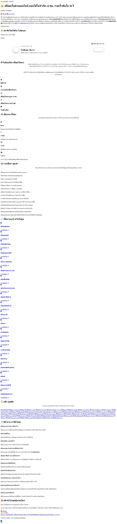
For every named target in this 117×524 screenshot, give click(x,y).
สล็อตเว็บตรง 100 (78, 414)
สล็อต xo (52, 514)
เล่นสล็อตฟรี (5, 410)
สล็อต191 (13, 412)
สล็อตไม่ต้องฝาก (109, 416)
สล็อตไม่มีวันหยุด (58, 416)
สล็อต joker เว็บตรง (84, 410)
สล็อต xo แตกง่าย (103, 412)
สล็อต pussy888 (40, 414)
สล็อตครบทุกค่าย (96, 414)
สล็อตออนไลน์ (107, 414)
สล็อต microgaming (50, 414)
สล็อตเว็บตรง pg (58, 418)
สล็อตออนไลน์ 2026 (68, 412)
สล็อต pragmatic (107, 410)
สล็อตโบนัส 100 (48, 418)
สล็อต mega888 (69, 416)
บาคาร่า (85, 23)
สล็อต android (58, 412)
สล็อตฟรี (111, 412)
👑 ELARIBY (4, 1)
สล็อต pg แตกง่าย (15, 410)
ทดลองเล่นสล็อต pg (96, 410)
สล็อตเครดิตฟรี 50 (47, 416)
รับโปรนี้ (99, 49)
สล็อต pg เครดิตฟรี (12, 416)
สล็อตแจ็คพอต (14, 414)
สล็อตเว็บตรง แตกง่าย (91, 412)
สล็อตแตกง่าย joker (90, 416)
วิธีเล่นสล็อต (68, 414)
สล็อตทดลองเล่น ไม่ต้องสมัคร (35, 412)
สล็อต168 (64, 410)
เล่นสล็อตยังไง (38, 418)
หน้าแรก (3, 514)
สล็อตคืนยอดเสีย (78, 416)
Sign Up (11, 1)
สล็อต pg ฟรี (26, 514)
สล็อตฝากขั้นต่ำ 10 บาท (54, 410)
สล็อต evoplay (32, 410)
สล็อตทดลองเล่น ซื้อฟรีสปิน (26, 414)
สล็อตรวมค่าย (22, 416)
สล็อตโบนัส (100, 416)
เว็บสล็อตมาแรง (48, 412)
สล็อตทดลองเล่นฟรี (44, 514)
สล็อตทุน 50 (60, 414)
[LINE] (1, 521)
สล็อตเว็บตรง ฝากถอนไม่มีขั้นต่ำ (16, 418)
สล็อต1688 (24, 410)
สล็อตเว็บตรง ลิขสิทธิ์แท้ (34, 416)
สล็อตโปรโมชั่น (73, 410)
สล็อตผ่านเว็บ (79, 412)
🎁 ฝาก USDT (10, 14)
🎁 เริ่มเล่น (4, 14)
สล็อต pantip (29, 418)
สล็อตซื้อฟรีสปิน (34, 514)
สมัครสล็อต (87, 414)
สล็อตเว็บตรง (23, 23)
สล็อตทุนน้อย (21, 412)
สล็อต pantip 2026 (42, 410)
